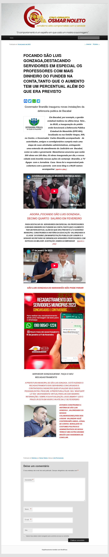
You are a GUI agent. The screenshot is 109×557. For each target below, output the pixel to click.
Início (11, 38)
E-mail (28, 519)
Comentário (29, 480)
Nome (28, 509)
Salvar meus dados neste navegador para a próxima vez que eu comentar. (47, 536)
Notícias (34, 458)
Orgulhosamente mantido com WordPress (54, 550)
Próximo (96, 44)
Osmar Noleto (43, 458)
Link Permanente (58, 458)
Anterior (88, 44)
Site (26, 530)
